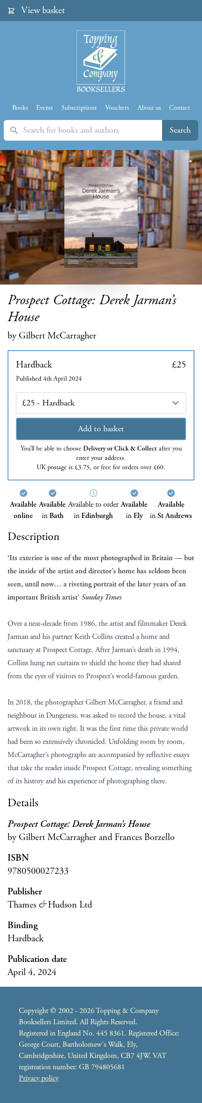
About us (149, 108)
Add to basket (101, 428)
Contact (179, 108)
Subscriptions (79, 108)
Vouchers (117, 108)
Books (20, 108)
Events (44, 108)
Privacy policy (39, 1078)
